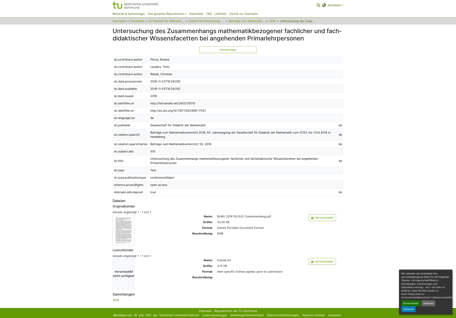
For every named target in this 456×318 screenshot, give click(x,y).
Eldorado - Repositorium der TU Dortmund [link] (228, 311)
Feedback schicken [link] (313, 315)
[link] (322, 217)
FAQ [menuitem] (209, 13)
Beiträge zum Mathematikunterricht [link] (247, 21)
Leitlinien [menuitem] (220, 13)
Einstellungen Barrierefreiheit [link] (246, 315)
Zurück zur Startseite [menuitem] (243, 13)
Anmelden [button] (335, 5)
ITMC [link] (148, 315)
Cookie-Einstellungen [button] (215, 315)
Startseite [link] (119, 21)
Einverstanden (410, 303)
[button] (135, 5)
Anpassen (408, 309)
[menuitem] (167, 13)
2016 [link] (272, 21)
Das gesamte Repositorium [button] (166, 13)
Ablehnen (428, 303)
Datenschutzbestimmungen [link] (283, 315)
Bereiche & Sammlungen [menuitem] (129, 13)
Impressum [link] (334, 315)
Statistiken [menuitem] (196, 13)
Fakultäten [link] (137, 21)
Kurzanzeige (228, 49)
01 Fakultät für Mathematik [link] (166, 21)
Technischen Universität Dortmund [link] (179, 315)
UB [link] (135, 315)
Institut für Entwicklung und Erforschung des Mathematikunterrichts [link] (206, 21)
